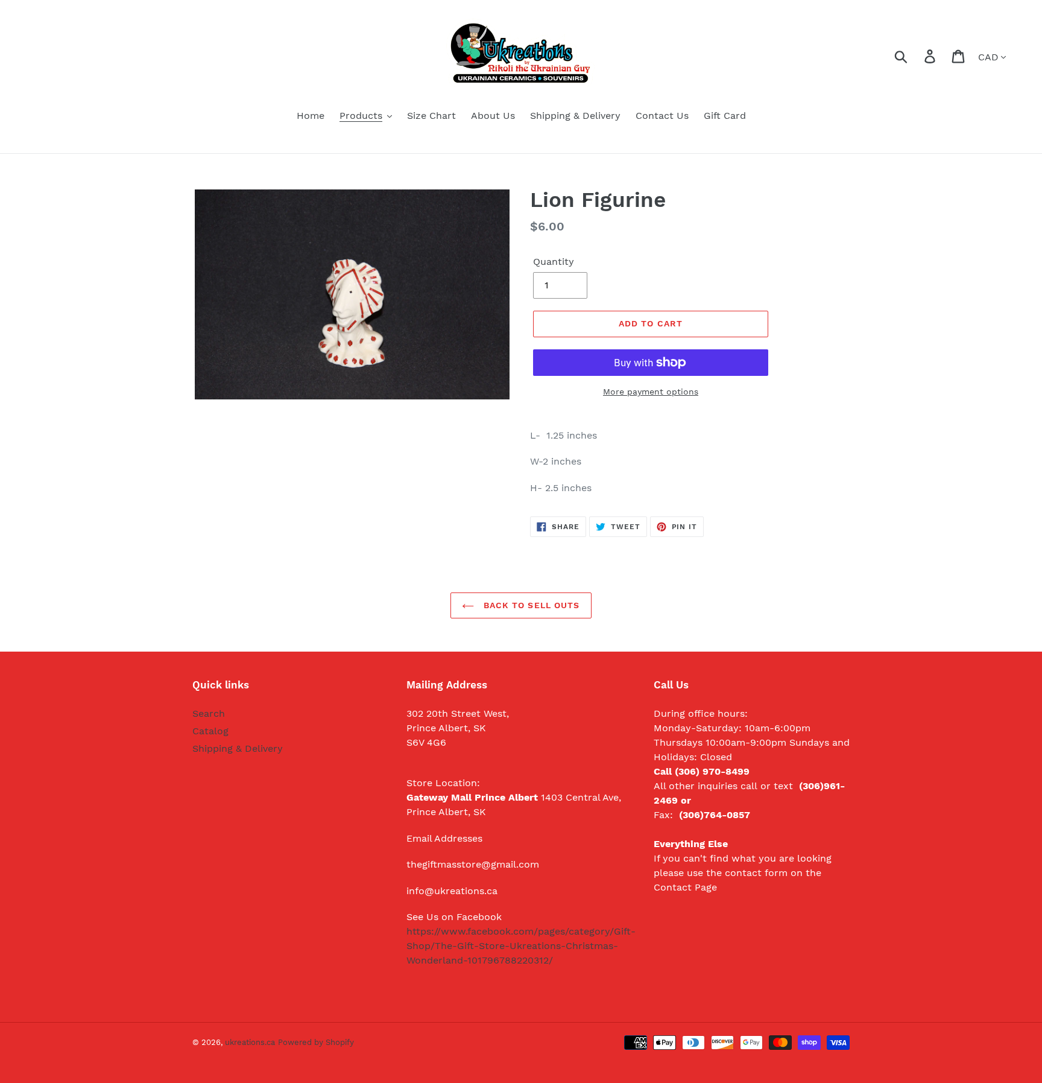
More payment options (650, 391)
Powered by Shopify (316, 1042)
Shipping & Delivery (237, 748)
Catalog (210, 731)
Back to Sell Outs (529, 605)
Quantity (553, 261)
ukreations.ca (250, 1042)
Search (208, 713)
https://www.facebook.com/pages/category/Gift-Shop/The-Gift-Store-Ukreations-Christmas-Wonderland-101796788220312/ (521, 946)
